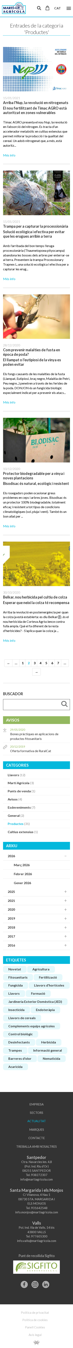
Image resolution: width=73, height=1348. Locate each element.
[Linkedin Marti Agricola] (45, 1283)
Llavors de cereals (22, 1018)
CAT (57, 8)
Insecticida (16, 1010)
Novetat (14, 969)
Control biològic (20, 1034)
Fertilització (48, 977)
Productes (19, 824)
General (16, 815)
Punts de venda (21, 791)
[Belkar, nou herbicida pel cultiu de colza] (36, 564)
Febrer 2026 (23, 874)
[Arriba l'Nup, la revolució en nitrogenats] (36, 69)
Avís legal (35, 1335)
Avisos (15, 799)
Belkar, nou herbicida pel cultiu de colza (35, 597)
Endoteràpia (45, 1010)
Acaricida (15, 1067)
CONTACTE (36, 1138)
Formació (38, 993)
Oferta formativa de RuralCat (30, 749)
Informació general (47, 1050)
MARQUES (36, 1129)
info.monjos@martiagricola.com (36, 1212)
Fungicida (15, 985)
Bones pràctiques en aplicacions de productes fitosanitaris (34, 734)
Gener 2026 (22, 883)
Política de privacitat (35, 1312)
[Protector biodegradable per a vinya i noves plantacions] (36, 440)
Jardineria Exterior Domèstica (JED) (35, 1001)
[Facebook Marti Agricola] (24, 1283)
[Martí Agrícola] (12, 8)
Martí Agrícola (21, 783)
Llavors (16, 775)
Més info (9, 155)
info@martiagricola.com (36, 1179)
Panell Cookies (35, 1327)
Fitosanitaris (18, 977)
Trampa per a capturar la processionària (35, 226)
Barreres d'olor (19, 1058)
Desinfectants (19, 1042)
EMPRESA (36, 1104)
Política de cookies (35, 1320)
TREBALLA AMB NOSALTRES (36, 1146)
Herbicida (48, 1042)
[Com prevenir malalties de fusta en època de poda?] (36, 316)
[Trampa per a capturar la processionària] (36, 193)
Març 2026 (22, 865)
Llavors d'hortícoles (49, 985)
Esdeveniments (21, 807)
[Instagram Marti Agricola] (35, 1283)
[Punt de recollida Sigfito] (36, 1266)
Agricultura (40, 969)
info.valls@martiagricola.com (36, 1241)
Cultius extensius (23, 832)
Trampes (15, 1050)
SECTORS (36, 1112)
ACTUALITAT (36, 1121)
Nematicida (51, 1058)
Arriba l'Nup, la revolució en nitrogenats (35, 102)
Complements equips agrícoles (31, 1026)
